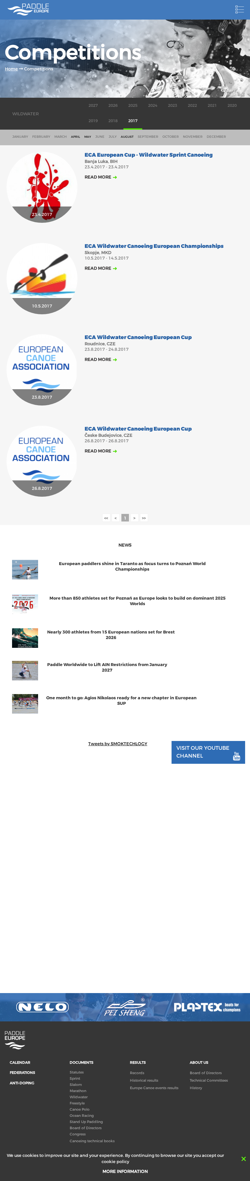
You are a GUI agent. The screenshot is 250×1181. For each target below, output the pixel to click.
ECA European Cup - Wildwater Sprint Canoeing (149, 155)
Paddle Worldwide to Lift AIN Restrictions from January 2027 (107, 667)
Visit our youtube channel (202, 752)
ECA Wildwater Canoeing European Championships (154, 246)
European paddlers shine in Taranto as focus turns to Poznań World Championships (132, 566)
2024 (152, 105)
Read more (98, 177)
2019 (93, 121)
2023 (172, 105)
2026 (113, 105)
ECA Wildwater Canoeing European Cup (138, 337)
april (75, 137)
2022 (192, 105)
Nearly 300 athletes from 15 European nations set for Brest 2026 (111, 634)
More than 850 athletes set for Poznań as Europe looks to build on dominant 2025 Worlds (137, 600)
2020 (232, 105)
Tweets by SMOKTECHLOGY (117, 744)
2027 (93, 105)
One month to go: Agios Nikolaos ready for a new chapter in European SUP (121, 700)
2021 (212, 105)
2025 (132, 105)
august (127, 137)
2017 (132, 121)
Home (11, 69)
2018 (113, 121)
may (87, 137)
